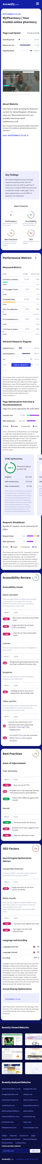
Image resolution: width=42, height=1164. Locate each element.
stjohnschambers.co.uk (11, 1089)
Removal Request (30, 1139)
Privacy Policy (7, 1143)
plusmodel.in (28, 1111)
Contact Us (23, 1135)
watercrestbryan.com (10, 1116)
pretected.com (8, 1122)
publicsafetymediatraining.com (11, 1111)
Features (13, 1135)
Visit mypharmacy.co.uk (14, 135)
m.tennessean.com (30, 1127)
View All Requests (21, 365)
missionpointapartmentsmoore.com (11, 1100)
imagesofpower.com (10, 1094)
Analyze (35, 1151)
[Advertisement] (21, 61)
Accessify (11, 4)
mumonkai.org (29, 1116)
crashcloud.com (8, 1105)
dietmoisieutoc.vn (30, 1100)
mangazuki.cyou (30, 1089)
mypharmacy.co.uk (12, 14)
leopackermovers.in (31, 1105)
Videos (4, 1135)
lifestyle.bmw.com (9, 1127)
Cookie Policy (20, 1143)
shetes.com (27, 1094)
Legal (33, 1135)
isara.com (27, 1122)
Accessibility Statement (11, 1139)
